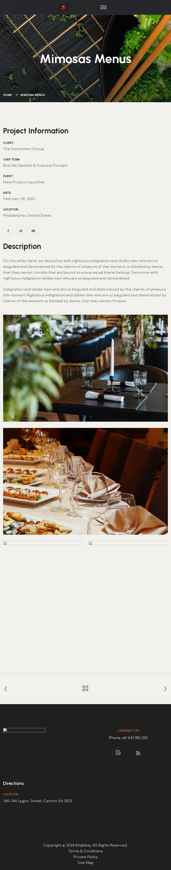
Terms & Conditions (85, 851)
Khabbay (83, 845)
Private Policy (85, 856)
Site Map (85, 862)
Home (8, 95)
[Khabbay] (63, 6)
